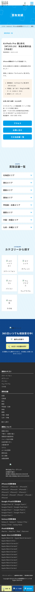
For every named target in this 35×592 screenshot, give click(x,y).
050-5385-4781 (16, 115)
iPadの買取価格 (8, 528)
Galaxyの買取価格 (9, 519)
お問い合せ (17, 130)
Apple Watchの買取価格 (11, 535)
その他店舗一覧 (17, 137)
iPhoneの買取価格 (9, 484)
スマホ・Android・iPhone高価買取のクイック (15, 26)
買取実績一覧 (8, 33)
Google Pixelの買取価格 (11, 501)
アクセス (17, 123)
